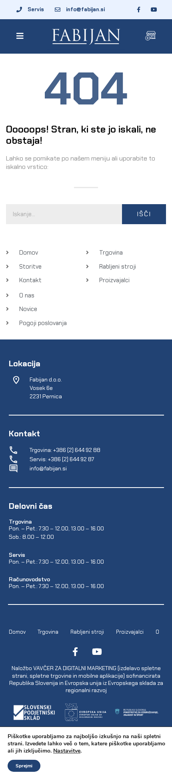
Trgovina (48, 631)
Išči (144, 214)
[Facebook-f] (75, 652)
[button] (21, 36)
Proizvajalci (130, 631)
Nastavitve (66, 751)
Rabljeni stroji (87, 631)
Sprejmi (24, 766)
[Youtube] (97, 652)
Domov (17, 631)
